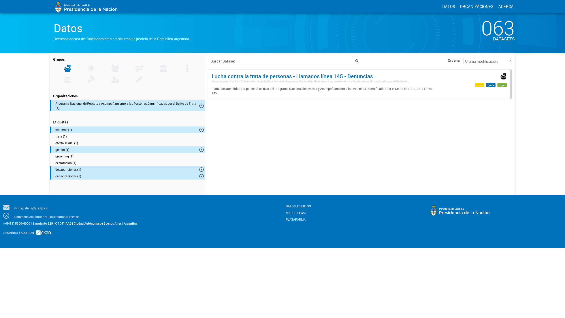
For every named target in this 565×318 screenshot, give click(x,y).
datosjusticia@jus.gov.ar (31, 208)
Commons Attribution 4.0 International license (46, 217)
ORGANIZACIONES (476, 6)
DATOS (448, 6)
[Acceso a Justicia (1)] (67, 70)
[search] (357, 61)
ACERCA (506, 6)
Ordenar (454, 60)
